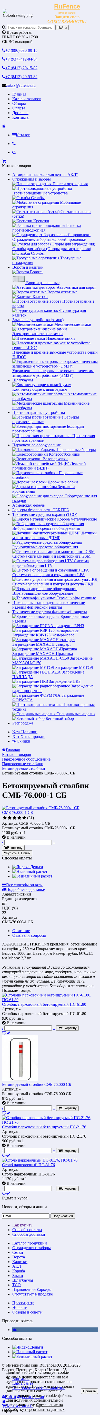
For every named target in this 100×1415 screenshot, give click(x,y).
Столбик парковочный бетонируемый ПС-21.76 (44, 1127)
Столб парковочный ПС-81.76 (28, 1165)
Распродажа (22, 723)
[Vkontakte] (14, 1329)
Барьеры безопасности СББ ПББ (40, 510)
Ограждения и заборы (31, 179)
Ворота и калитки (28, 267)
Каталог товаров (26, 99)
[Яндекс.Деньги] (27, 867)
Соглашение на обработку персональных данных (35, 1407)
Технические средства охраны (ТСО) (44, 514)
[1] (5, 818)
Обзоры (19, 103)
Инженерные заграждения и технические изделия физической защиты (48, 604)
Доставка (20, 112)
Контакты (20, 117)
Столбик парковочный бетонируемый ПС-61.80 (44, 1004)
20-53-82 (21, 76)
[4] (19, 818)
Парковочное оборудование (36, 445)
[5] (24, 818)
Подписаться (63, 1216)
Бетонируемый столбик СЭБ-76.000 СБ (36, 1084)
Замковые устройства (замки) (38, 320)
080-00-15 (21, 50)
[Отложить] (6, 1033)
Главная (19, 94)
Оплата (18, 108)
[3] (14, 818)
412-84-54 (21, 59)
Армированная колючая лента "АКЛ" (45, 174)
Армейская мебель (28, 505)
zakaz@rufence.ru (21, 85)
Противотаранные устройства (38, 412)
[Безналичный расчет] (32, 876)
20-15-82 (21, 68)
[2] (10, 818)
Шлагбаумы (22, 380)
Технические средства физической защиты (49, 612)
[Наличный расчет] (29, 871)
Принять (89, 1391)
